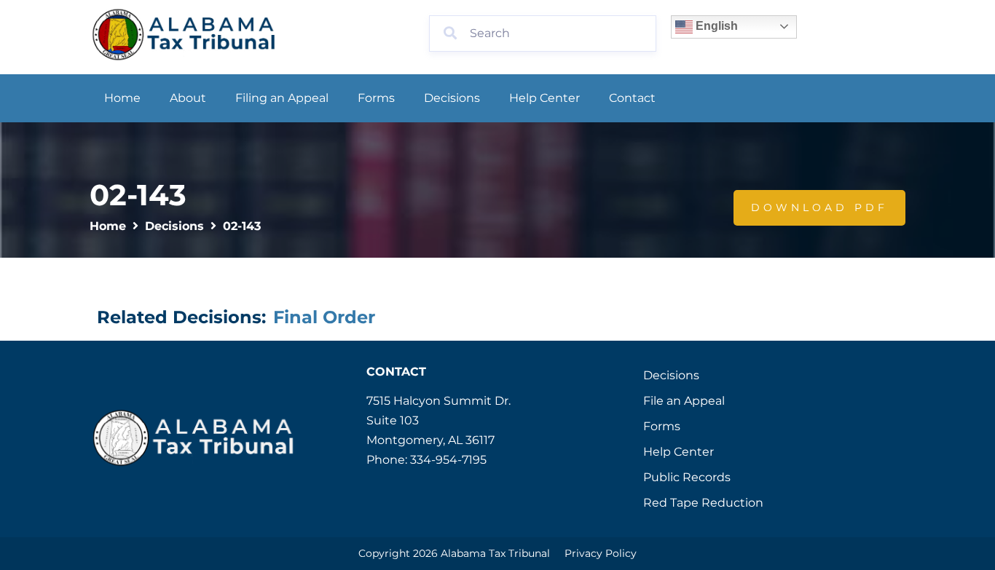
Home (122, 98)
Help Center (544, 98)
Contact (632, 98)
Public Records (687, 477)
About (188, 98)
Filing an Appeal (282, 98)
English (715, 26)
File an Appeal (684, 401)
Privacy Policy (601, 553)
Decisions (452, 98)
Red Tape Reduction (703, 503)
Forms (376, 98)
